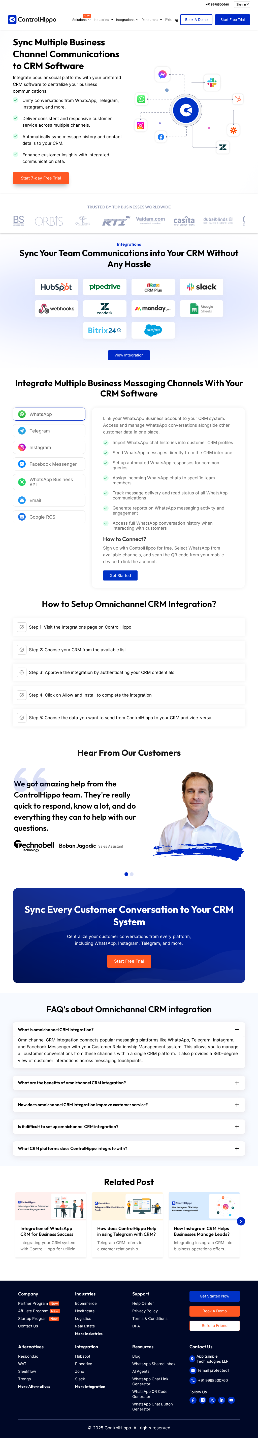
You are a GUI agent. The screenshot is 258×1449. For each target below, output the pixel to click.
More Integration (90, 1386)
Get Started (120, 575)
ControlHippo (118, 1427)
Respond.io (28, 1356)
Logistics (83, 1318)
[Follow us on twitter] (212, 1400)
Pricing (171, 19)
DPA (136, 1326)
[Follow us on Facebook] (193, 1400)
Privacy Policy (145, 1311)
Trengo (24, 1378)
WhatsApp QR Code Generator (150, 1394)
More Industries (89, 1333)
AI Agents (140, 1371)
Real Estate (85, 1326)
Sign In (241, 4)
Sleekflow (27, 1371)
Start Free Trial (232, 19)
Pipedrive (83, 1363)
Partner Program (38, 1303)
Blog (136, 1356)
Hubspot (82, 1356)
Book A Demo (196, 19)
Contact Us (28, 1326)
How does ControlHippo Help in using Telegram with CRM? (126, 1231)
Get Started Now (214, 1296)
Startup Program (38, 1318)
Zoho (79, 1371)
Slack (80, 1378)
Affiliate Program (38, 1311)
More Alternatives (34, 1386)
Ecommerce (86, 1303)
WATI (22, 1363)
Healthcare (85, 1311)
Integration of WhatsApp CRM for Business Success (46, 1231)
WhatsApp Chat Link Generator (150, 1381)
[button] (126, 874)
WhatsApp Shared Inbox (153, 1363)
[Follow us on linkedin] (221, 1400)
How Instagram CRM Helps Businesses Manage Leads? (202, 1231)
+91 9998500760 (217, 4)
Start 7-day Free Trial (41, 177)
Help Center (143, 1303)
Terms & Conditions (150, 1318)
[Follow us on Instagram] (202, 1400)
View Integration (129, 355)
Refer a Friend (215, 1325)
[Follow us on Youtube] (231, 1400)
